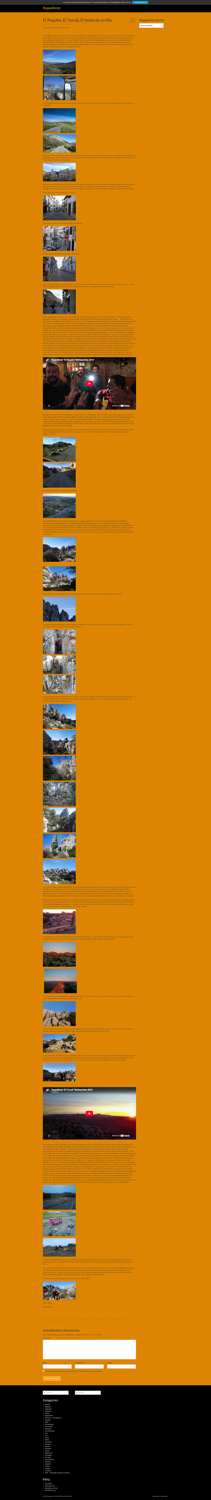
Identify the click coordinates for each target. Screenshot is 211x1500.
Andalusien (46, 1319)
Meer (94, 1319)
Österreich (48, 1453)
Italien (47, 1440)
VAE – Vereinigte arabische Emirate (57, 1473)
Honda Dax (90, 1319)
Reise (117, 1319)
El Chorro (62, 1319)
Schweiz (48, 1462)
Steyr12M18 (46, 1321)
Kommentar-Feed (51, 1488)
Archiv (65, 24)
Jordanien (48, 1442)
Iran (46, 1435)
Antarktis (48, 1411)
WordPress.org (50, 1490)
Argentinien (49, 1415)
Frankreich (49, 1426)
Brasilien (48, 1420)
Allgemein (60, 24)
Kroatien (48, 1444)
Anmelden (48, 1484)
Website (109, 1362)
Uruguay (48, 1470)
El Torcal (67, 1319)
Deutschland (49, 1424)
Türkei (47, 1466)
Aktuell (55, 24)
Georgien (48, 1429)
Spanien (69, 24)
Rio (120, 1319)
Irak (46, 1433)
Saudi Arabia (49, 1459)
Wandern (56, 1321)
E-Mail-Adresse (79, 1362)
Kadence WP (68, 1496)
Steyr (131, 1319)
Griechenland (49, 1431)
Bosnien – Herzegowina (53, 1418)
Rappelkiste (52, 8)
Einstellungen (140, 2)
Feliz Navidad (82, 1319)
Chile (47, 1422)
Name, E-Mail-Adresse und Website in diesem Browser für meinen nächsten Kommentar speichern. (73, 1371)
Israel (47, 1437)
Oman (47, 1451)
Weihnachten (62, 1321)
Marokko (48, 1448)
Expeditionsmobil (74, 1319)
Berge (57, 1319)
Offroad (104, 1319)
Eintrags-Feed (50, 1486)
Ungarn (47, 1468)
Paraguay (48, 1455)
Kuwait (47, 1446)
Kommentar (46, 1338)
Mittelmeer (98, 1319)
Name (45, 1362)
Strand (51, 1321)
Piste (107, 1319)
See (123, 1319)
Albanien (48, 1407)
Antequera (52, 1319)
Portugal (48, 1457)
